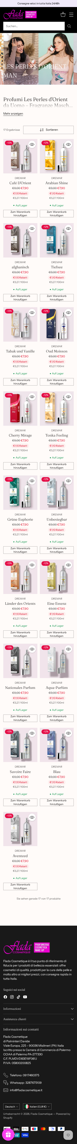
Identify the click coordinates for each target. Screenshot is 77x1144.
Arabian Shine (56, 183)
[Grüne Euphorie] (20, 492)
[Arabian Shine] (57, 156)
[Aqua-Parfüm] (57, 661)
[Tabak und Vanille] (20, 324)
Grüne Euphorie (20, 519)
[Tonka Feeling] (57, 408)
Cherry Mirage (20, 435)
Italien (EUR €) (38, 1106)
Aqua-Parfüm (57, 687)
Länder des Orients (20, 603)
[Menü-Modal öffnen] (71, 14)
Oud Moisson (56, 351)
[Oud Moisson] (57, 324)
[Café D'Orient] (20, 156)
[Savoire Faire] (20, 745)
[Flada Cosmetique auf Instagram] (11, 997)
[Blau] (57, 745)
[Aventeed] (20, 829)
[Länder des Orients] (20, 577)
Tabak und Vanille (20, 351)
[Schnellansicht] (32, 144)
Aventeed (20, 856)
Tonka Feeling (56, 435)
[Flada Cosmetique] (20, 14)
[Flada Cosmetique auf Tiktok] (18, 997)
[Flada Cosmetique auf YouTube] (25, 997)
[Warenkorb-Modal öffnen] (63, 14)
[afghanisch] (20, 240)
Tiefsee (57, 267)
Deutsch (10, 1106)
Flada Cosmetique (42, 1113)
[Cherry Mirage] (20, 408)
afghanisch (20, 267)
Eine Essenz (56, 603)
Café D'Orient (20, 183)
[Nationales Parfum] (20, 661)
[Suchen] (69, 26)
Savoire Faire (20, 771)
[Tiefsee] (57, 240)
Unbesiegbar (57, 519)
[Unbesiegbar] (57, 492)
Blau (56, 771)
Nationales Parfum (20, 687)
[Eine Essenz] (57, 577)
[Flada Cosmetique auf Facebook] (5, 997)
